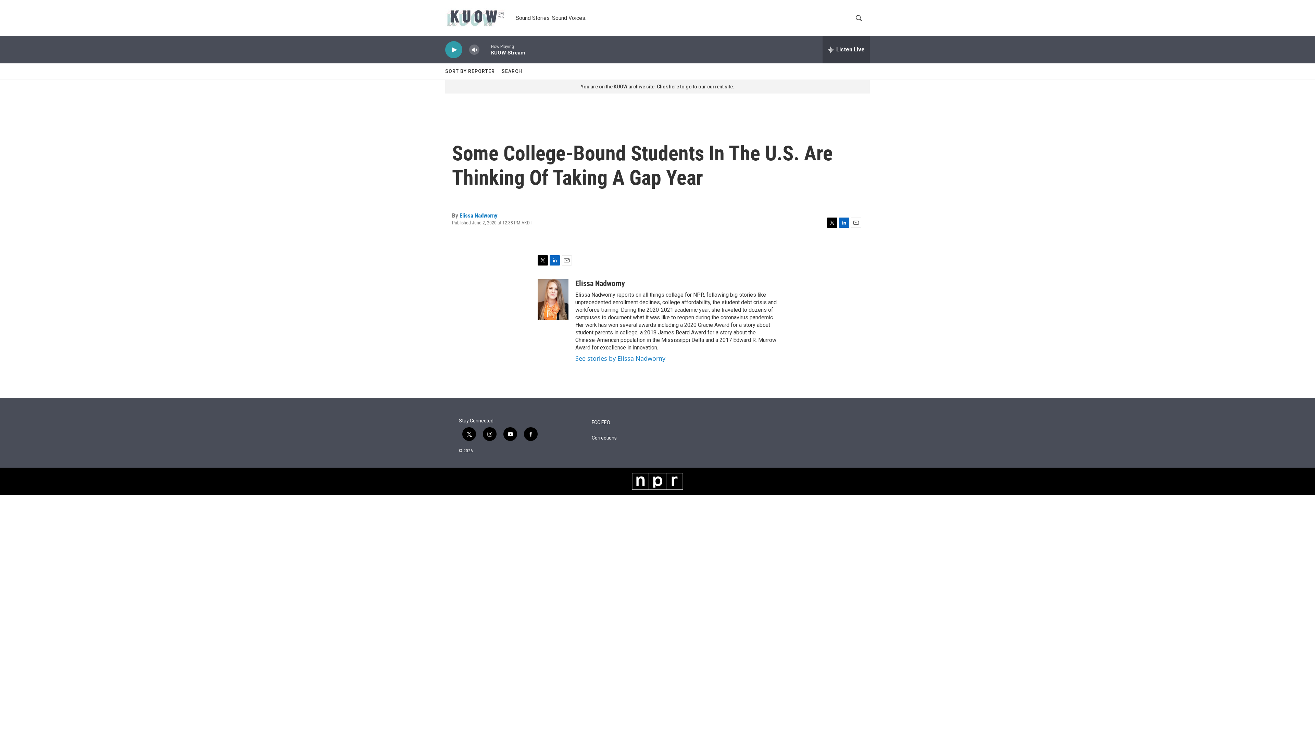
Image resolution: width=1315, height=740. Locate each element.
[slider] (485, 49)
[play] (453, 50)
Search (512, 71)
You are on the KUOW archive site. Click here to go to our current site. (657, 86)
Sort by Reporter (470, 71)
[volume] (474, 50)
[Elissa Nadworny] (553, 299)
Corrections (604, 438)
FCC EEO (601, 422)
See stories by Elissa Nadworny (620, 358)
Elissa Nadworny (479, 215)
